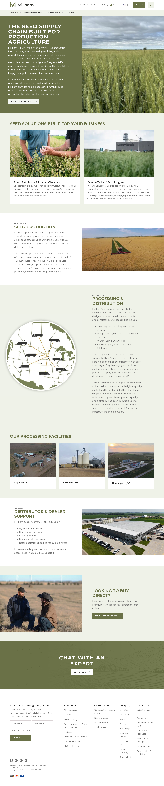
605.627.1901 (84, 5)
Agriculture (14, 13)
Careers (123, 724)
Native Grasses (101, 718)
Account (116, 5)
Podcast (68, 732)
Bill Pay (105, 5)
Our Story (124, 710)
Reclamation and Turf (32, 13)
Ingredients (70, 13)
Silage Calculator (72, 741)
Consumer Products (53, 13)
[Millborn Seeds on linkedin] (21, 760)
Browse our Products (22, 102)
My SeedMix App (72, 746)
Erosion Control (144, 746)
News (122, 719)
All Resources (70, 710)
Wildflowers (100, 727)
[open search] (151, 5)
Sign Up (16, 738)
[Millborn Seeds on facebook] (11, 760)
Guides (67, 715)
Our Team (125, 715)
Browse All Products (106, 616)
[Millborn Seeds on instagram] (26, 760)
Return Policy (126, 757)
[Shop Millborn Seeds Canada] (128, 5)
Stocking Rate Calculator (76, 737)
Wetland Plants (101, 723)
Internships (125, 729)
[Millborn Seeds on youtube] (16, 760)
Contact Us (95, 5)
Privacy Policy (34, 765)
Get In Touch (80, 672)
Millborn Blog (70, 719)
